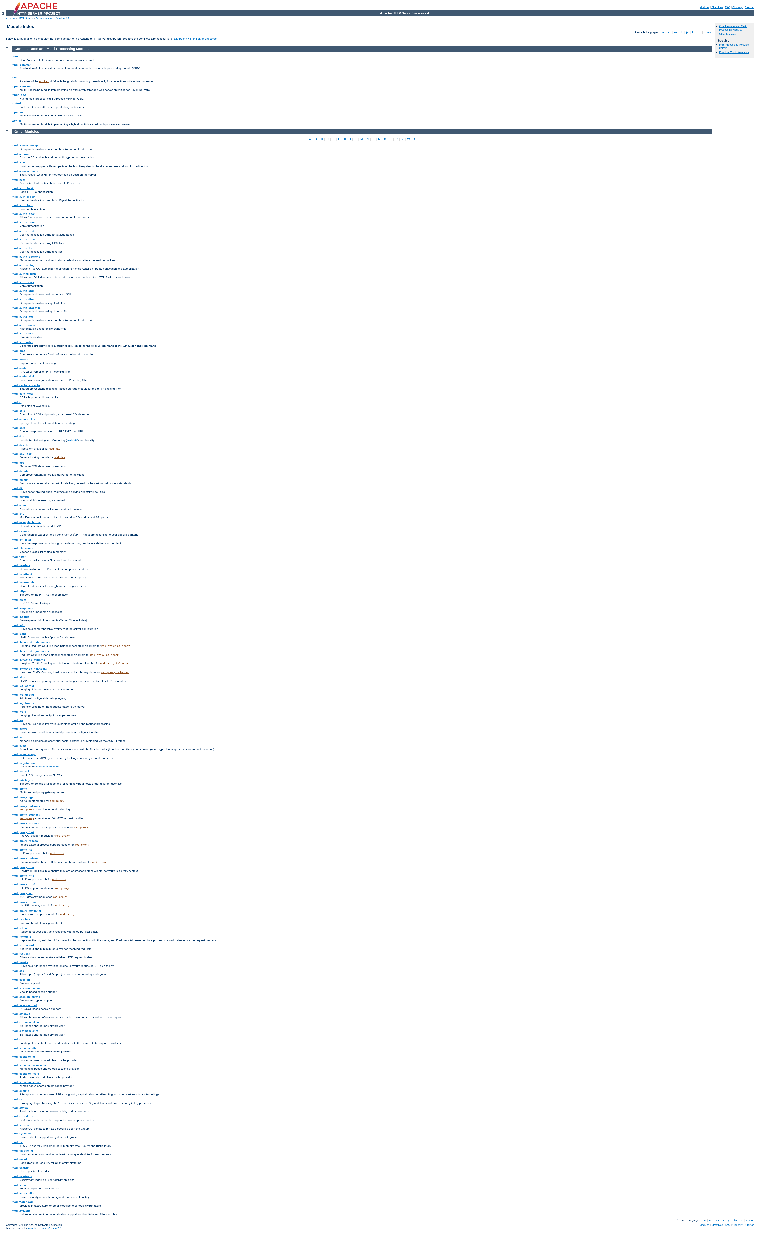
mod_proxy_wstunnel (26, 910)
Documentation (44, 18)
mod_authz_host (23, 316)
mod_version (20, 1185)
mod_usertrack (22, 1176)
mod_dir (17, 488)
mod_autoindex (22, 342)
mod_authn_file (22, 248)
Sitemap (749, 7)
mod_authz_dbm (23, 299)
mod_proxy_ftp (22, 849)
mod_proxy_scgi (23, 893)
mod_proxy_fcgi (23, 832)
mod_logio (19, 711)
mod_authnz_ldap (24, 273)
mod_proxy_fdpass (25, 840)
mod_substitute (22, 1116)
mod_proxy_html (23, 867)
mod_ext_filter (21, 539)
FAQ (727, 7)
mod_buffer (19, 359)
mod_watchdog (22, 1201)
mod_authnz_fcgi (23, 265)
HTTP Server (25, 18)
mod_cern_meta (22, 393)
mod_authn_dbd (23, 231)
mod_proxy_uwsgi (24, 901)
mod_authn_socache (26, 256)
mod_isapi (19, 633)
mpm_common (22, 64)
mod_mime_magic (24, 754)
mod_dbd (18, 462)
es (675, 32)
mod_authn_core (23, 222)
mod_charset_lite (23, 419)
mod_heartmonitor (24, 582)
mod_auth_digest (23, 196)
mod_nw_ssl (20, 771)
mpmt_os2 (19, 94)
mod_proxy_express (25, 823)
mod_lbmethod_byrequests (30, 651)
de (662, 32)
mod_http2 (19, 591)
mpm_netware (21, 86)
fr (681, 32)
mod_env (18, 513)
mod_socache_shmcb (26, 1082)
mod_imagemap (22, 608)
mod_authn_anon (24, 213)
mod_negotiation (23, 763)
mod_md (17, 737)
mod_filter (18, 556)
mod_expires (20, 531)
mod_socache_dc (24, 1056)
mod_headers (21, 565)
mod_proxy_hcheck (25, 858)
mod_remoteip (21, 936)
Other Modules (727, 34)
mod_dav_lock (22, 453)
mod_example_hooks (26, 522)
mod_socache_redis (25, 1073)
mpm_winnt (19, 112)
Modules (704, 7)
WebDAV (72, 440)
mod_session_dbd (24, 1005)
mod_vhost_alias (23, 1193)
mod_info (18, 625)
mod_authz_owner (24, 325)
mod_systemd (21, 1133)
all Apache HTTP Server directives (195, 38)
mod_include (20, 616)
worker (44, 81)
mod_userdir (20, 1167)
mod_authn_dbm (23, 239)
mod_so (17, 1039)
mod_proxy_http (23, 875)
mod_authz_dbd (23, 290)
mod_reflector (21, 928)
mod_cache (19, 368)
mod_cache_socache (26, 385)
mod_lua (17, 720)
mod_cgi (17, 402)
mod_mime (19, 745)
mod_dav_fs (20, 445)
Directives (717, 7)
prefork (16, 103)
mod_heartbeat (22, 574)
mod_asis (18, 179)
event (15, 77)
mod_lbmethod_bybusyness (31, 642)
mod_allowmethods (25, 171)
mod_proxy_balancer (115, 646)
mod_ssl (17, 1099)
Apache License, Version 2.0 (44, 1228)
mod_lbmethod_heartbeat (29, 668)
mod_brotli (19, 350)
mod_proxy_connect (26, 814)
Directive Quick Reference (734, 52)
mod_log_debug (23, 694)
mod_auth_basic (23, 188)
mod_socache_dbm (25, 1048)
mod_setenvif (21, 1013)
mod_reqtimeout (23, 945)
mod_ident (19, 599)
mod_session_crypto (26, 996)
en (669, 32)
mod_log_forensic (24, 703)
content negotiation (47, 766)
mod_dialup (20, 479)
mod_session (21, 979)
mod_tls (17, 1142)
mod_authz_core (23, 282)
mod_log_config (23, 685)
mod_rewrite (20, 962)
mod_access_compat (26, 145)
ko (693, 32)
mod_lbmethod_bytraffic (28, 659)
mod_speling (20, 1090)
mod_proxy (19, 788)
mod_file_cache (22, 548)
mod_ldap (18, 677)
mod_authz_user (23, 333)
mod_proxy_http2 (24, 884)
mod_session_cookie (26, 988)
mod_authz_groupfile (26, 307)
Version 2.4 (62, 18)
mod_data (18, 427)
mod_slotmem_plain (25, 1022)
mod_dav (18, 436)
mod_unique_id (22, 1150)
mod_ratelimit (21, 919)
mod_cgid (18, 410)
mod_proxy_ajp (22, 797)
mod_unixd (19, 1159)
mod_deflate (20, 471)
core (15, 56)
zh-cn (708, 32)
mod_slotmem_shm (25, 1030)
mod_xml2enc (21, 1210)
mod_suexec (20, 1125)
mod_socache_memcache (29, 1065)
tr (699, 32)
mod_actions (20, 154)
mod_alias (19, 162)
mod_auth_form (22, 205)
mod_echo (19, 505)
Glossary (737, 7)
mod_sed (18, 970)
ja (687, 32)
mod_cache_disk (23, 376)
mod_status (20, 1107)
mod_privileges (22, 780)
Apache (10, 18)
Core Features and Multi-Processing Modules (733, 28)
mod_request (21, 953)
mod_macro (20, 728)
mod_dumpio (21, 496)
